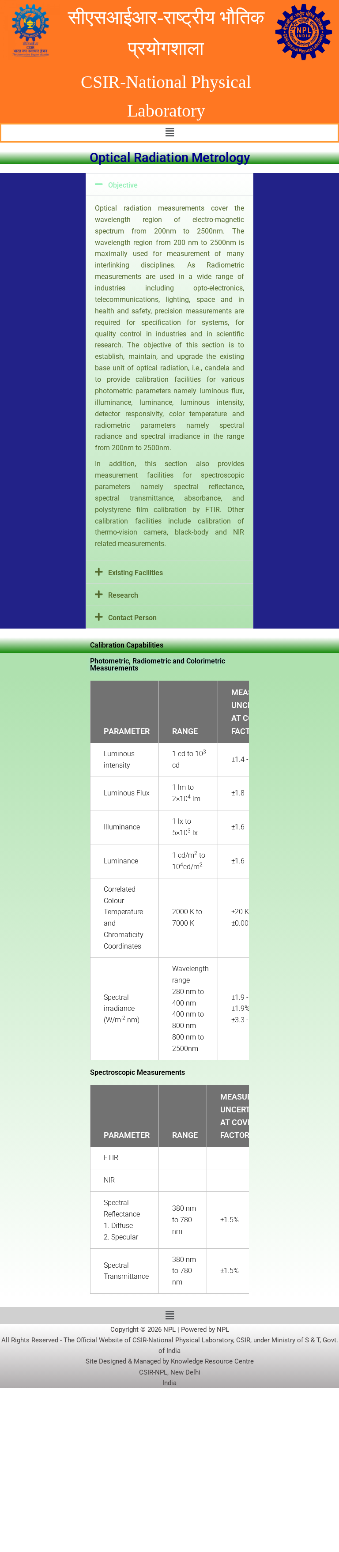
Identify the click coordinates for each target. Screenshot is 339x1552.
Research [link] (123, 595)
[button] (169, 132)
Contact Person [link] (132, 618)
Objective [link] (123, 185)
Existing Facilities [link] (135, 573)
